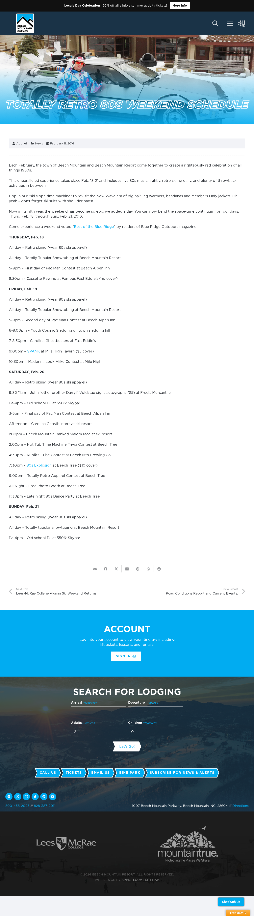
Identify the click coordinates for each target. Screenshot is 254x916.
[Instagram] (26, 796)
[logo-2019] (25, 23)
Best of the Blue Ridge (94, 227)
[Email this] (94, 568)
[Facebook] (9, 796)
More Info (179, 5)
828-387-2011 (44, 806)
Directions (240, 806)
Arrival (84, 702)
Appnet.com (131, 879)
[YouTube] (52, 796)
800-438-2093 (17, 806)
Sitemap (152, 879)
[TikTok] (35, 796)
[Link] (230, 23)
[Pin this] (137, 568)
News (39, 143)
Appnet (21, 143)
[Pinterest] (43, 796)
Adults (83, 723)
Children (142, 723)
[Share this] (105, 568)
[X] (17, 796)
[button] (215, 23)
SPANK (33, 351)
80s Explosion (39, 465)
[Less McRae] (66, 844)
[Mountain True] (188, 844)
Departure (144, 702)
